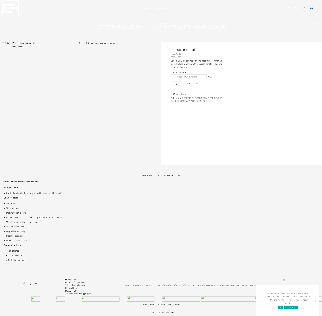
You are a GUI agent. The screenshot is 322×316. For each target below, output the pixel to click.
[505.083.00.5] (17, 56)
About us (160, 9)
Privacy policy (290, 307)
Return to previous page (310, 23)
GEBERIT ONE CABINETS (194, 98)
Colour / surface (178, 72)
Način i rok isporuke (190, 285)
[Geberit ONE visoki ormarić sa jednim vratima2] (17, 119)
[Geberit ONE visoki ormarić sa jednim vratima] (17, 88)
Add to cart (193, 84)
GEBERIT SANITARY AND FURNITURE (164, 23)
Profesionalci (168, 312)
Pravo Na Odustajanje (246, 285)
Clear (210, 77)
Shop (173, 9)
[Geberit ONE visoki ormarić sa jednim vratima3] (17, 150)
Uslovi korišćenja (131, 285)
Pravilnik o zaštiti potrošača (152, 285)
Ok (280, 307)
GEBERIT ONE (215, 98)
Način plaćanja (173, 285)
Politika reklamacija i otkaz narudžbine (217, 285)
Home (146, 9)
